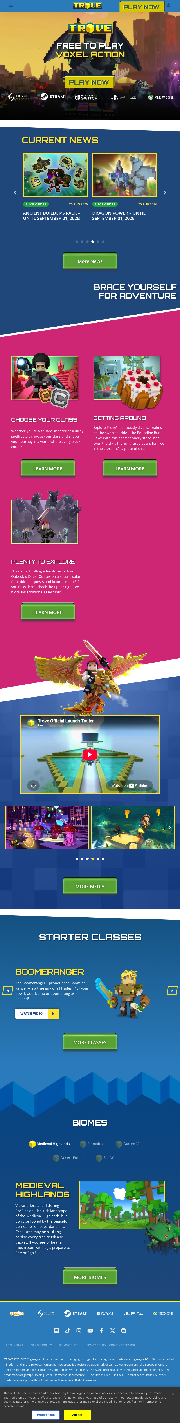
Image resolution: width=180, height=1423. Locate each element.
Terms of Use (68, 1345)
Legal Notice (13, 1345)
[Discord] (56, 1330)
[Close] (173, 1394)
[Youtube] (90, 1330)
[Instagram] (79, 1330)
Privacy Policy (41, 1345)
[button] (15, 192)
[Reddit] (123, 1330)
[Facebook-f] (101, 1330)
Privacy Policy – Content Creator (110, 1345)
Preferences (45, 1414)
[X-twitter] (112, 1330)
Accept (77, 1414)
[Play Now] (142, 6)
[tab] (53, 1144)
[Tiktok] (67, 1330)
